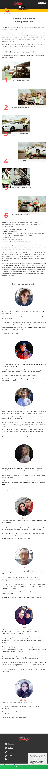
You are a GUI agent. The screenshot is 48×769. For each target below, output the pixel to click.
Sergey (24, 627)
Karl (24, 465)
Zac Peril (24, 409)
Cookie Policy (33, 763)
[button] (42, 3)
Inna (24, 518)
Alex (24, 567)
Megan (24, 309)
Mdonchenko (24, 700)
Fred (24, 362)
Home (3, 13)
